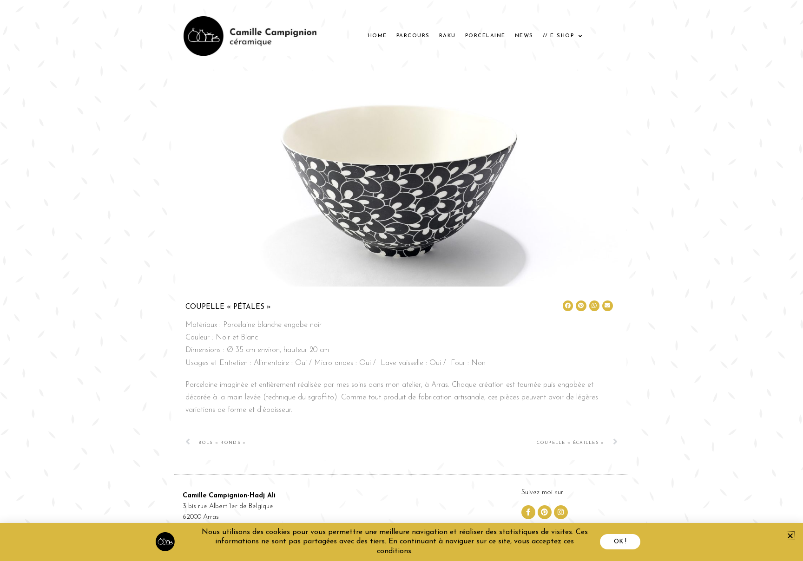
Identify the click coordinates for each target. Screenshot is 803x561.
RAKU (447, 36)
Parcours (413, 36)
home (377, 36)
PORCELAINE (485, 36)
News (524, 36)
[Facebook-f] (528, 512)
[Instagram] (561, 512)
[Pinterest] (545, 512)
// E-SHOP (558, 36)
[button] (568, 305)
